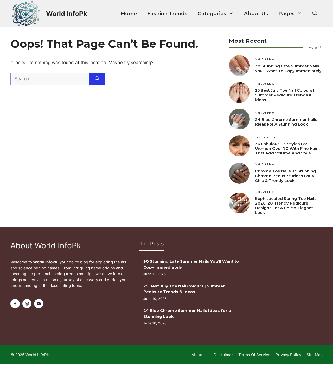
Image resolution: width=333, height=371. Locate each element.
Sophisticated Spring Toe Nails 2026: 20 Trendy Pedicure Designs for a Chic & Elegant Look (285, 205)
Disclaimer (223, 354)
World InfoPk (66, 13)
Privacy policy (288, 354)
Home (129, 13)
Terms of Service (254, 354)
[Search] (97, 79)
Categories (212, 13)
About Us (256, 13)
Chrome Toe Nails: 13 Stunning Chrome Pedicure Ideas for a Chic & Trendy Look (285, 176)
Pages (286, 13)
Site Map (314, 354)
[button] (315, 13)
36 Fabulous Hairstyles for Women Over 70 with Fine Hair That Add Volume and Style (286, 148)
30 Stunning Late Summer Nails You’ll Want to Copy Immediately (288, 68)
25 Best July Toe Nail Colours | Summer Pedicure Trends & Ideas (284, 95)
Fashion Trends (167, 13)
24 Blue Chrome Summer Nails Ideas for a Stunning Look (286, 122)
